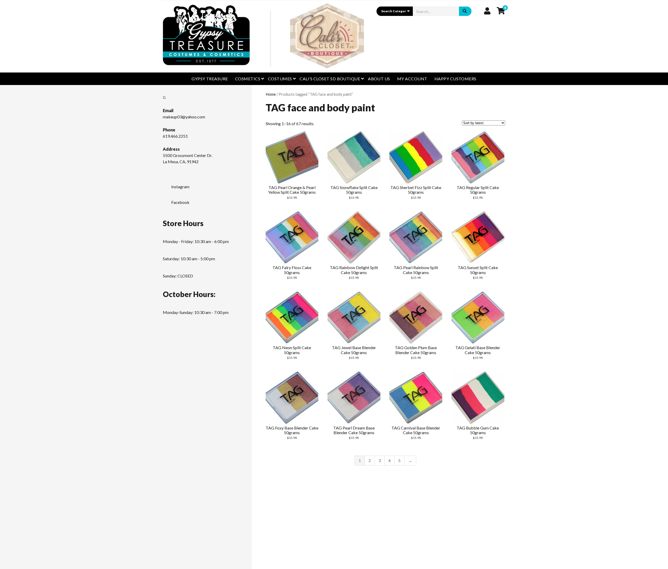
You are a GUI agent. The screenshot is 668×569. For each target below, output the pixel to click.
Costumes (280, 78)
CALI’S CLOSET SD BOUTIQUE (330, 78)
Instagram (180, 186)
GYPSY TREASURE (210, 78)
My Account (412, 78)
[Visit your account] (487, 10)
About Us (379, 78)
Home (271, 94)
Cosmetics (247, 78)
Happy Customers (455, 78)
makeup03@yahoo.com (184, 116)
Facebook (180, 202)
